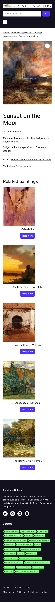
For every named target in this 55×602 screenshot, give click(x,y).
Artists (44, 592)
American (38, 567)
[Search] (46, 14)
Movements (8, 592)
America (9, 571)
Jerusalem (9, 544)
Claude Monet (14, 503)
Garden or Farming (24, 544)
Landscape (20, 147)
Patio (28, 535)
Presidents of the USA (13, 535)
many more (8, 506)
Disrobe (31, 553)
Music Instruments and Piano (16, 540)
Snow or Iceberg (28, 531)
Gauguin (44, 503)
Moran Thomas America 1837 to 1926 (31, 159)
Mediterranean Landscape (39, 540)
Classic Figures (11, 558)
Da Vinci (44, 499)
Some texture (23, 166)
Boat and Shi (23, 567)
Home (6, 32)
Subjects (21, 592)
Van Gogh (26, 503)
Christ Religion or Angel (14, 562)
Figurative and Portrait (31, 549)
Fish (38, 544)
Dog (21, 553)
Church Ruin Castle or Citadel (30, 558)
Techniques (33, 592)
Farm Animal (10, 553)
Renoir (36, 503)
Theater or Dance (12, 531)
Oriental (39, 535)
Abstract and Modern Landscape (27, 571)
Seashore (43, 531)
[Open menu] (5, 22)
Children (10, 567)
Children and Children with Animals (37, 562)
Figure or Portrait (12, 549)
